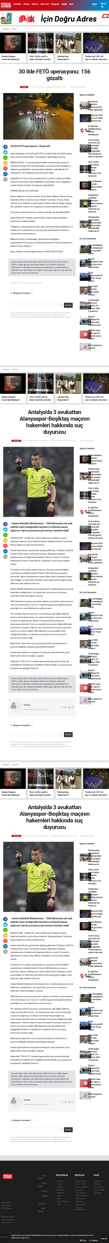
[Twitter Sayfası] (7, 1188)
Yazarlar (45, 1191)
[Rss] (26, 1188)
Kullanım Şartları (7, 1217)
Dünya (26, 4)
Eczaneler (80, 1190)
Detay (84, 1240)
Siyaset (35, 4)
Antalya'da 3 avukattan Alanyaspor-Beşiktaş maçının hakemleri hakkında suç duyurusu (95, 203)
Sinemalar (80, 1199)
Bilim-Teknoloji (63, 1201)
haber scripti (5, 1240)
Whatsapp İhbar (7, 1220)
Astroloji (97, 1193)
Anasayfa (6, 29)
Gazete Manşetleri (80, 1208)
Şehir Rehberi (81, 1204)
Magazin (55, 4)
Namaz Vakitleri (82, 1187)
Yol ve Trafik (81, 1184)
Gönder (68, 305)
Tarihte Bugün (81, 1196)
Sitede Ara (98, 1181)
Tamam (94, 1240)
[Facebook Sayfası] (2, 1188)
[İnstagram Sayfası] (12, 1188)
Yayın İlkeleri (6, 1205)
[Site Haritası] (3, 1193)
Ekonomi (45, 4)
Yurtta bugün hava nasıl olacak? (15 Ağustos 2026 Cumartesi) (94, 305)
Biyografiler (99, 1187)
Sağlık (64, 4)
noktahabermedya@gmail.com (36, 709)
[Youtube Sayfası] (16, 1188)
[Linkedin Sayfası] (21, 1188)
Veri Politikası (6, 1208)
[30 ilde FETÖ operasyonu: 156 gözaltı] (38, 116)
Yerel (59, 1204)
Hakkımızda (6, 1202)
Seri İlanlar (80, 1201)
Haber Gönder (7, 1222)
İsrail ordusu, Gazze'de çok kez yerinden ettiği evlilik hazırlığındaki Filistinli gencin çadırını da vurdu (95, 148)
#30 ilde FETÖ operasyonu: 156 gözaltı (26, 283)
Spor (71, 4)
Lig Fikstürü (80, 1193)
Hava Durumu (81, 1181)
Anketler (97, 1184)
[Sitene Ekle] (7, 1193)
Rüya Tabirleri (99, 1190)
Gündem (17, 4)
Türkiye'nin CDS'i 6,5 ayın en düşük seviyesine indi (95, 118)
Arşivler (44, 1196)
